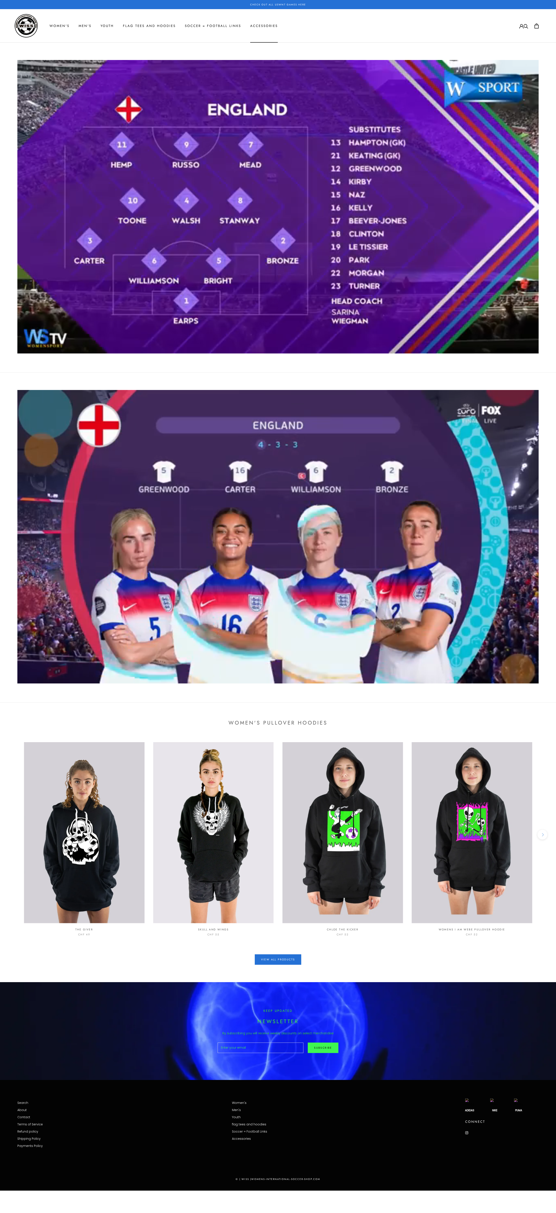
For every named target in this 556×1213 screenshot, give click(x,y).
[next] (542, 835)
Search (22, 1103)
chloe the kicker (342, 929)
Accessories (264, 25)
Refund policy (27, 1131)
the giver (84, 929)
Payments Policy (30, 1146)
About (22, 1110)
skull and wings (213, 929)
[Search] (526, 26)
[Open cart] (536, 25)
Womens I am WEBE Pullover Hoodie (472, 929)
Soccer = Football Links (213, 25)
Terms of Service (30, 1124)
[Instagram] (466, 1132)
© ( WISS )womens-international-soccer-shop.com (278, 1179)
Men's (85, 25)
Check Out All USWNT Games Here (278, 4)
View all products (278, 959)
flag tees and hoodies (149, 25)
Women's (60, 25)
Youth (107, 25)
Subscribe (323, 1048)
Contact (23, 1117)
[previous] (13, 835)
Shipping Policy (29, 1138)
